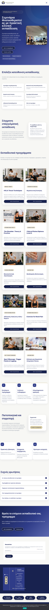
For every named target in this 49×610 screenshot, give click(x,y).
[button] (13, 571)
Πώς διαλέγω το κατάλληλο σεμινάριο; (11, 498)
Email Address (8, 550)
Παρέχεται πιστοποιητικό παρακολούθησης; (13, 488)
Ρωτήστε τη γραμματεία (36, 427)
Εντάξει (24, 608)
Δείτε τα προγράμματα (8, 48)
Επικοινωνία (19, 529)
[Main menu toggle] (46, 2)
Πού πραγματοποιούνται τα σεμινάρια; (11, 493)
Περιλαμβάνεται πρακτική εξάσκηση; (11, 483)
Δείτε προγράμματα (8, 529)
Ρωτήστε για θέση (7, 52)
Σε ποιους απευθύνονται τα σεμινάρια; (11, 478)
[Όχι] (47, 606)
